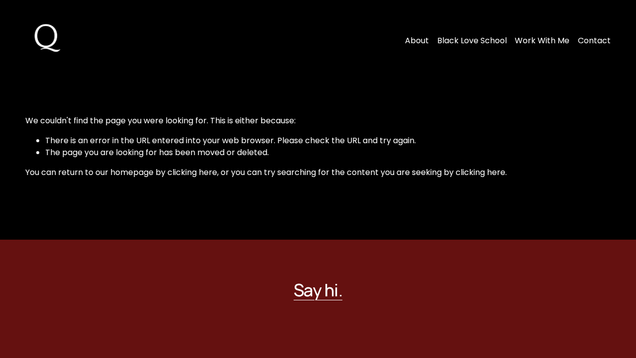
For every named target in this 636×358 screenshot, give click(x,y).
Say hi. (318, 289)
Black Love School (472, 40)
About (417, 40)
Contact (594, 40)
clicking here (192, 172)
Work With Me (542, 40)
